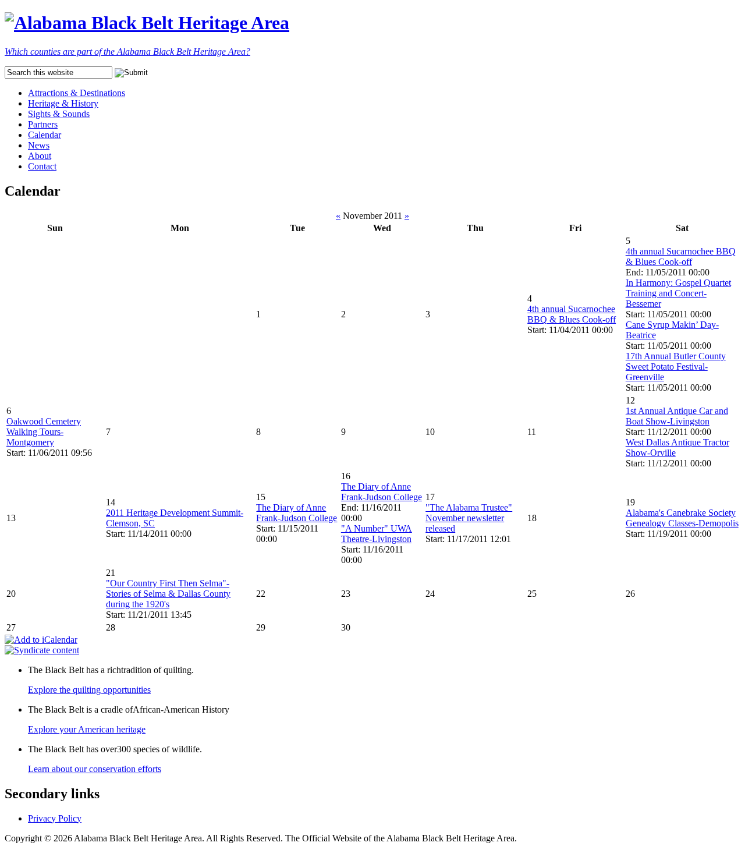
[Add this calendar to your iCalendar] (41, 640)
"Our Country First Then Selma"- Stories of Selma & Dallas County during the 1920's (168, 593)
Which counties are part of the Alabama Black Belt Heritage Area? (127, 51)
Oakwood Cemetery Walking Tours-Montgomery (43, 431)
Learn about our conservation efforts (94, 769)
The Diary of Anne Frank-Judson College (296, 512)
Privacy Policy (54, 818)
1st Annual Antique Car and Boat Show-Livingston (677, 416)
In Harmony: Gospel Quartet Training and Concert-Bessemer (678, 293)
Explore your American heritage (87, 729)
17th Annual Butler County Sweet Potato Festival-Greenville (676, 366)
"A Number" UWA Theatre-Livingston (376, 533)
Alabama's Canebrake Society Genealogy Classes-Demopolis (682, 518)
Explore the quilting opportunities (89, 690)
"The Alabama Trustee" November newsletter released (468, 517)
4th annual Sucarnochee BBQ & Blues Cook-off (571, 314)
